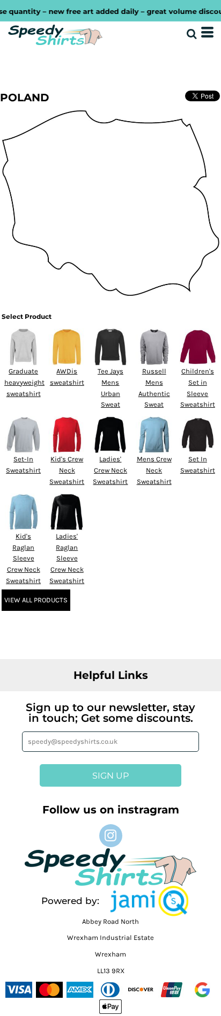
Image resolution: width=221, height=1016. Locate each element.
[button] (149, 901)
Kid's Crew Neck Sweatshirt (66, 470)
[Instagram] (110, 835)
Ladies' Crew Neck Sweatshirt (110, 470)
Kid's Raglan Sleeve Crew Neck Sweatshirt (23, 558)
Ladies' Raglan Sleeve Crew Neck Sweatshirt (66, 558)
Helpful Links (110, 675)
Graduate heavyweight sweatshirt (24, 382)
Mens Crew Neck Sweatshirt (154, 470)
